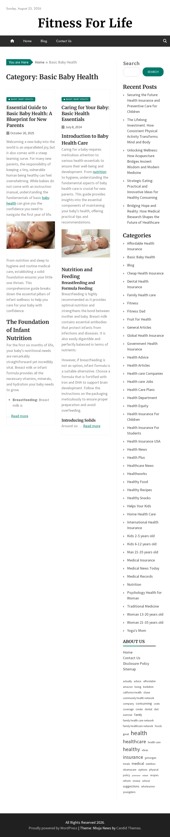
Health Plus (136, 457)
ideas (145, 750)
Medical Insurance (141, 560)
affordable (149, 681)
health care (154, 742)
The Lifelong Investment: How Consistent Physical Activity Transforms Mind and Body (142, 130)
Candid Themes (128, 828)
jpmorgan (150, 758)
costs (157, 703)
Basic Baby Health (141, 257)
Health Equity (137, 405)
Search (131, 63)
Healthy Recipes (139, 489)
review (136, 781)
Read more (19, 416)
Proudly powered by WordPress (53, 828)
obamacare (129, 769)
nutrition (99, 171)
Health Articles (138, 365)
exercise (127, 715)
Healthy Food (137, 481)
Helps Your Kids (139, 506)
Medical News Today (143, 568)
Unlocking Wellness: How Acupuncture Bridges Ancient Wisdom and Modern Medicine (143, 161)
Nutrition (134, 584)
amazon (128, 687)
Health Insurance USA (143, 441)
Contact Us (63, 41)
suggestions (131, 786)
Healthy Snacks (139, 497)
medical (138, 763)
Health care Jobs (140, 381)
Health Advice (137, 357)
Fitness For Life (85, 23)
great (126, 734)
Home (27, 41)
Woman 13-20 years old (145, 614)
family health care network (138, 720)
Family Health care (141, 295)
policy (126, 775)
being (138, 687)
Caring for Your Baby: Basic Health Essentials (85, 113)
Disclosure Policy (136, 663)
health (139, 733)
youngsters (129, 792)
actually (127, 681)
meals (126, 764)
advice (137, 681)
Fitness (132, 303)
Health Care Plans (141, 389)
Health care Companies (145, 373)
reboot (145, 775)
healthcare (134, 741)
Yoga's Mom (136, 630)
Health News (137, 449)
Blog (44, 41)
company (128, 703)
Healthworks (137, 473)
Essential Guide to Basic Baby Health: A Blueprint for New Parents (29, 116)
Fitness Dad (136, 311)
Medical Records (140, 576)
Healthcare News (140, 465)
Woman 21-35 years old (145, 622)
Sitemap (129, 669)
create (139, 709)
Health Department (142, 397)
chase (146, 692)
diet (156, 709)
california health (132, 692)
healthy (131, 749)
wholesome (148, 786)
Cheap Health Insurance (145, 273)
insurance (133, 757)
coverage (128, 709)
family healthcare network (138, 726)
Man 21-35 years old (142, 552)
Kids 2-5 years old (141, 535)
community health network (138, 698)
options (142, 769)
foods (158, 726)
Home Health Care (141, 514)
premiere (136, 775)
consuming (144, 703)
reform (127, 781)
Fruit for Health (139, 319)
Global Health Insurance (145, 335)
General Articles (139, 327)
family (138, 715)
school (146, 781)
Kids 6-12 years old (142, 544)
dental (148, 709)
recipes (154, 775)
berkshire (148, 687)
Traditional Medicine (143, 606)
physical (153, 769)
